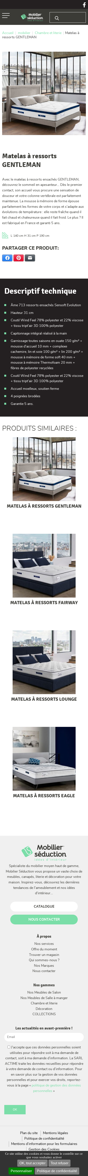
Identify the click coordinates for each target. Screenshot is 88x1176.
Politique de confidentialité (57, 1171)
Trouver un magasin (44, 955)
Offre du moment (44, 949)
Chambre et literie (44, 1003)
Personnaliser (21, 1171)
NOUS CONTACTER (44, 919)
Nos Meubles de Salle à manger (44, 998)
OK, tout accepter (32, 1163)
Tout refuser (59, 1163)
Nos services (44, 943)
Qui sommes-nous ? (44, 960)
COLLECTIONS (44, 1014)
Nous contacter (44, 971)
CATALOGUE (44, 906)
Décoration (44, 1009)
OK (15, 1109)
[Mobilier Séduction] (32, 17)
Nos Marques (44, 965)
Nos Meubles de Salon (44, 992)
